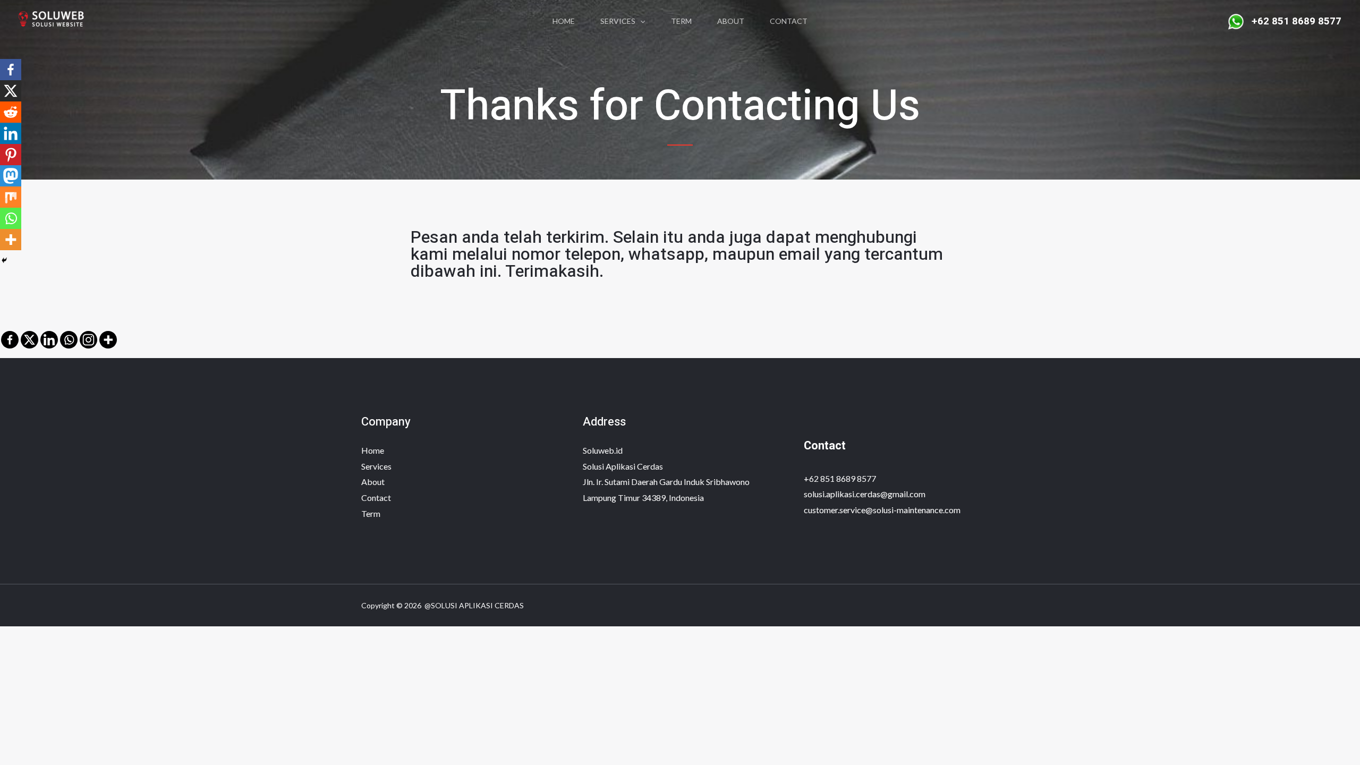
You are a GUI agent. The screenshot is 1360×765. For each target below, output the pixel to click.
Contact (789, 21)
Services (617, 21)
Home (563, 21)
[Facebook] (10, 339)
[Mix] (10, 197)
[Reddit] (10, 112)
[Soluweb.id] (56, 20)
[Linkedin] (49, 339)
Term (681, 21)
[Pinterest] (10, 154)
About (730, 21)
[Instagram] (88, 339)
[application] (640, 21)
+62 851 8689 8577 (840, 478)
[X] (29, 339)
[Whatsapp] (69, 339)
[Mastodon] (10, 175)
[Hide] (4, 260)
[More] (108, 339)
